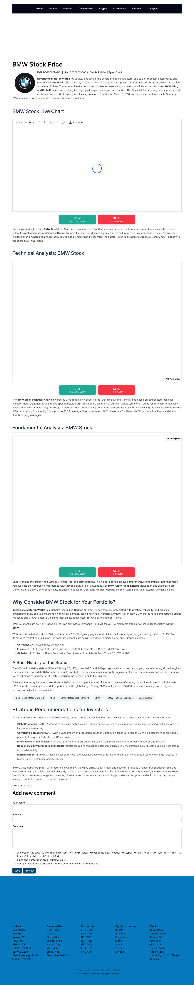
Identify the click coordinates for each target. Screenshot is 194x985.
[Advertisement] (97, 37)
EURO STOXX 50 (22, 948)
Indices (67, 8)
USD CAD (86, 937)
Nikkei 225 (18, 944)
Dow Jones (18, 929)
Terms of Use (100, 969)
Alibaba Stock (158, 937)
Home (39, 8)
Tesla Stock (156, 929)
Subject (16, 814)
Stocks (53, 8)
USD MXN (86, 944)
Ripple (118, 940)
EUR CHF (86, 948)
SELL (116, 219)
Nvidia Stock (157, 948)
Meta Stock (156, 944)
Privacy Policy (82, 969)
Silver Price (53, 937)
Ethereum (120, 933)
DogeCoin (121, 937)
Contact (115, 969)
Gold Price (53, 929)
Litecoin (119, 951)
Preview (29, 870)
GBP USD (86, 933)
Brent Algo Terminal (58, 955)
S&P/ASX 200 (20, 951)
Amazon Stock (158, 933)
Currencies (119, 8)
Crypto (103, 8)
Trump (119, 948)
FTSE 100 (17, 940)
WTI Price (52, 948)
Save (17, 870)
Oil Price (51, 933)
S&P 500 (17, 933)
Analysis (153, 8)
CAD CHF (86, 951)
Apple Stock (157, 951)
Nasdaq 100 (19, 937)
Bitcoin (119, 929)
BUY (77, 219)
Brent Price (53, 951)
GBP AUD (86, 940)
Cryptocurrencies (125, 926)
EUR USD (86, 929)
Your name (18, 802)
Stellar (119, 944)
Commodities (85, 8)
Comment (18, 826)
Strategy (137, 8)
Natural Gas (53, 944)
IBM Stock (155, 940)
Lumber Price (54, 940)
